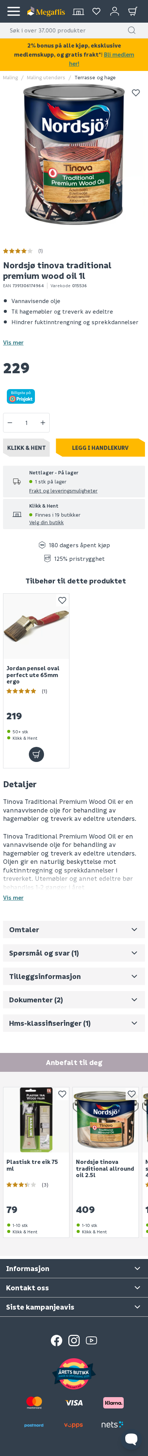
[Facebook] (56, 1340)
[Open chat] (131, 1439)
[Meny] (13, 11)
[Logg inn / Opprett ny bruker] (114, 11)
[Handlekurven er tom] (133, 11)
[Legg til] (36, 754)
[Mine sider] (96, 11)
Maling (10, 77)
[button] (131, 30)
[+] (42, 422)
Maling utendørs (46, 77)
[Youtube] (91, 1340)
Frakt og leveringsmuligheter (63, 490)
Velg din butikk (46, 522)
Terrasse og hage (95, 77)
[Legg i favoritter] (136, 93)
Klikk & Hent (26, 447)
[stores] (78, 11)
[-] (9, 422)
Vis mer (13, 342)
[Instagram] (74, 1340)
